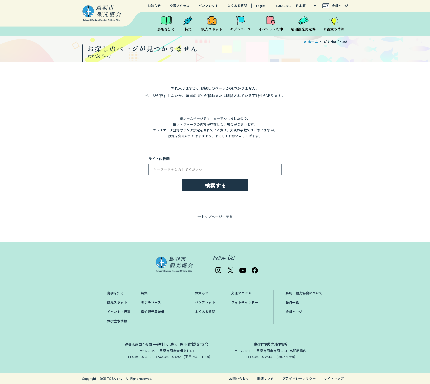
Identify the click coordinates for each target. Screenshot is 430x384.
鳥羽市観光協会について (304, 293)
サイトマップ (334, 378)
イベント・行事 (119, 311)
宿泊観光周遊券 (152, 311)
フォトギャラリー (244, 302)
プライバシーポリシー (299, 378)
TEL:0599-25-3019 (138, 356)
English (261, 6)
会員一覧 (292, 302)
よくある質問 (237, 6)
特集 (144, 293)
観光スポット (117, 302)
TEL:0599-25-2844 (259, 356)
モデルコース (151, 302)
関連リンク (265, 378)
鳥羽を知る (115, 293)
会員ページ (340, 5)
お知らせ (154, 6)
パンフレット (208, 6)
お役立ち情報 (117, 321)
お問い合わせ (239, 378)
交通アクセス (179, 6)
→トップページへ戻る (215, 216)
